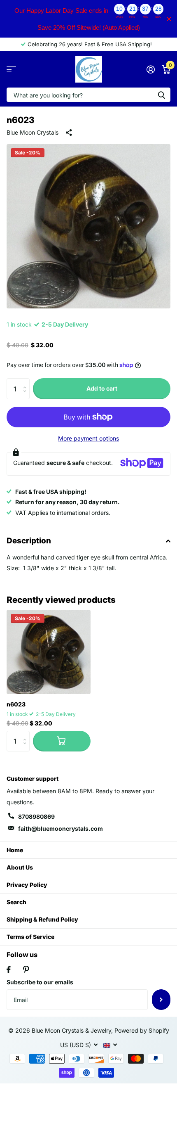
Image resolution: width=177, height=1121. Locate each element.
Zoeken (161, 95)
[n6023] (49, 652)
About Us (20, 867)
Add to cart (101, 388)
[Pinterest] (26, 969)
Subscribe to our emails (40, 982)
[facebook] (9, 969)
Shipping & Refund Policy (42, 919)
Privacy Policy (27, 884)
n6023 (16, 704)
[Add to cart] (62, 741)
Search (16, 901)
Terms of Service (30, 936)
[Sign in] (150, 69)
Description (29, 540)
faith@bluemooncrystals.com (60, 828)
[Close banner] (169, 19)
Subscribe (161, 999)
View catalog (11, 69)
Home (15, 849)
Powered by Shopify (141, 1030)
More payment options (88, 438)
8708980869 (36, 816)
